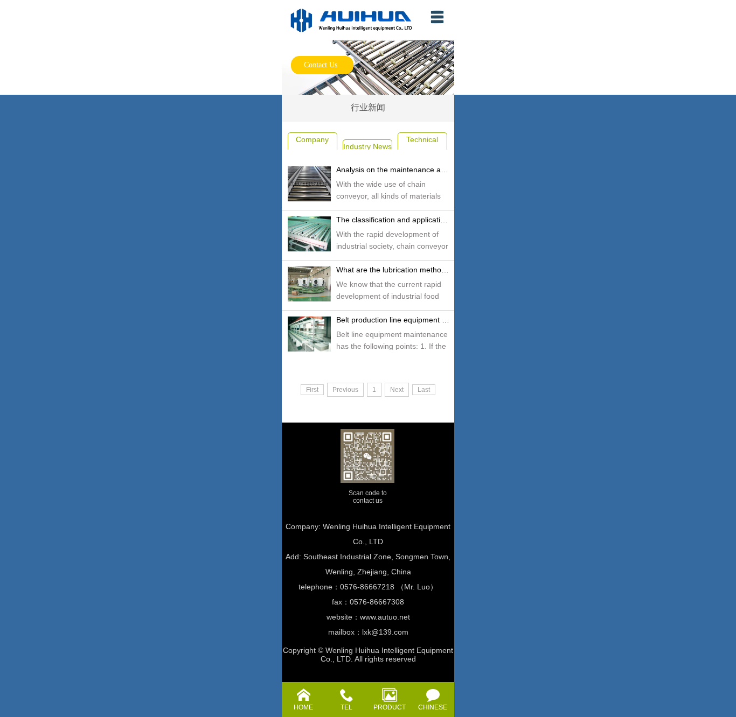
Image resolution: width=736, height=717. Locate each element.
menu (437, 17)
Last (424, 389)
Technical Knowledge (422, 146)
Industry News (367, 146)
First (312, 389)
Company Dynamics (312, 146)
